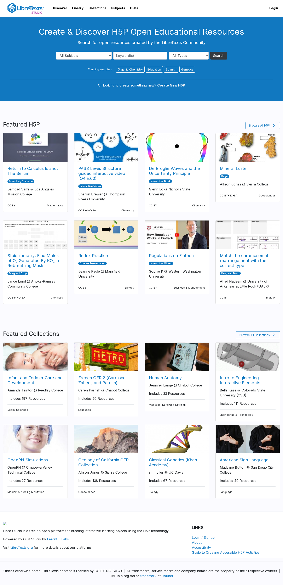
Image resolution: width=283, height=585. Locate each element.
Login (273, 8)
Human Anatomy (165, 377)
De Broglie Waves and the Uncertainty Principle (174, 171)
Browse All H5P (262, 125)
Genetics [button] (187, 69)
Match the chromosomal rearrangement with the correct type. (244, 260)
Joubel (167, 576)
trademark (148, 576)
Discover (60, 8)
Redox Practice (93, 255)
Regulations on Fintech (171, 255)
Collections (97, 8)
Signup (209, 537)
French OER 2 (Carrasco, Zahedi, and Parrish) (102, 380)
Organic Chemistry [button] (130, 69)
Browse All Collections (257, 334)
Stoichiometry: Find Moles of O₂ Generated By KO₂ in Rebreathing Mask (33, 260)
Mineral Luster (234, 168)
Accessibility (201, 547)
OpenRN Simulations (27, 459)
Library (77, 8)
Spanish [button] (171, 69)
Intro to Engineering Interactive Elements (240, 380)
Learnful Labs (58, 539)
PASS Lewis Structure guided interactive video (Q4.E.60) (101, 173)
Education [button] (154, 69)
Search (218, 56)
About (197, 542)
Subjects (118, 8)
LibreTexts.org (21, 547)
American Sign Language (244, 459)
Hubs (134, 8)
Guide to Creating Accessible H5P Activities (225, 552)
